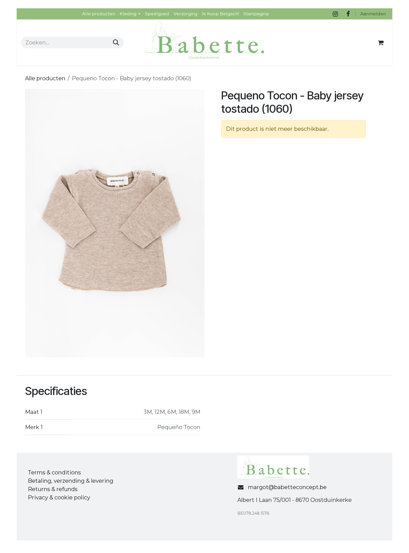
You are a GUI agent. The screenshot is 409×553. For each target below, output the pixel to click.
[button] (34, 223)
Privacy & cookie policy (59, 497)
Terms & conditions (54, 472)
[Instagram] (335, 13)
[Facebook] (348, 13)
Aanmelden (373, 13)
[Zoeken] (116, 42)
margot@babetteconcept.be (287, 487)
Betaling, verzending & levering (70, 480)
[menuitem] (98, 13)
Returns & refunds (53, 489)
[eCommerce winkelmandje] (380, 42)
